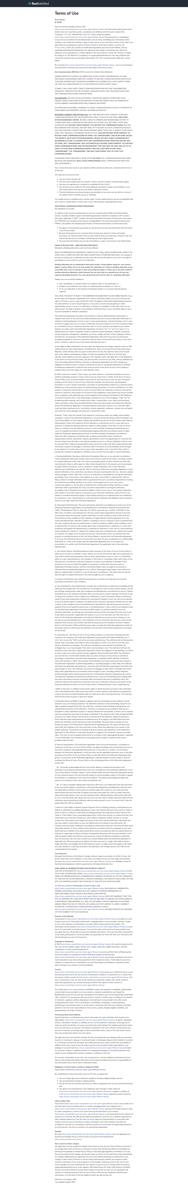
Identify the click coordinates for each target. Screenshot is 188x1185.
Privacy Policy (60, 47)
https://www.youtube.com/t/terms (68, 1139)
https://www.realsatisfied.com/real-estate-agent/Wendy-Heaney (79, 29)
